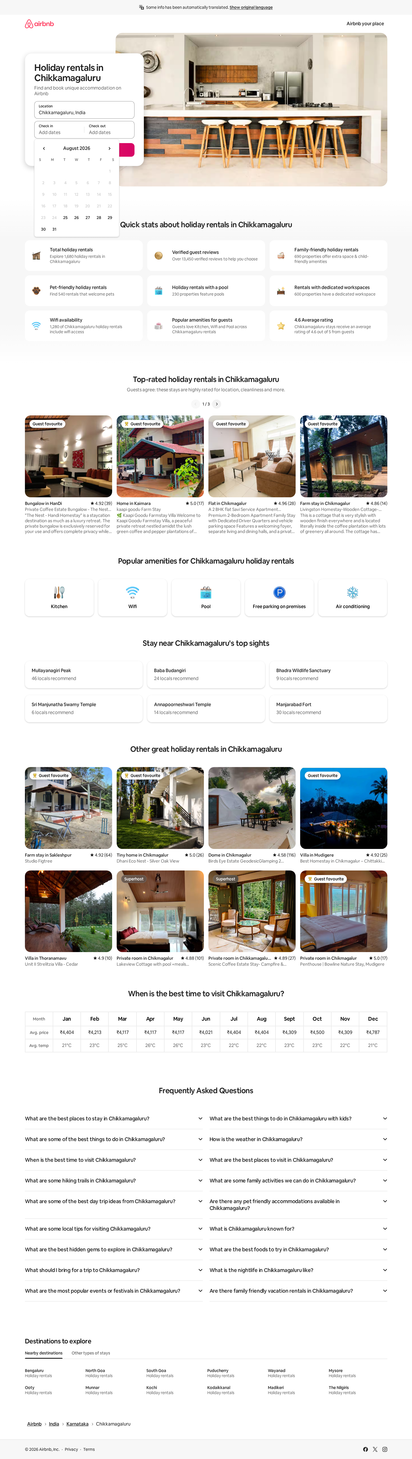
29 (110, 217)
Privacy (71, 1449)
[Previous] (195, 404)
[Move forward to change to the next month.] (109, 148)
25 (65, 217)
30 (43, 229)
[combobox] (84, 112)
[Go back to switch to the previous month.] (44, 148)
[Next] (216, 404)
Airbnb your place (365, 24)
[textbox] (59, 132)
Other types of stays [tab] (91, 1353)
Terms (89, 1449)
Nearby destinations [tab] (44, 1353)
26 (76, 217)
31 (54, 229)
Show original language (251, 7)
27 (88, 217)
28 (99, 217)
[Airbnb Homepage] (39, 24)
